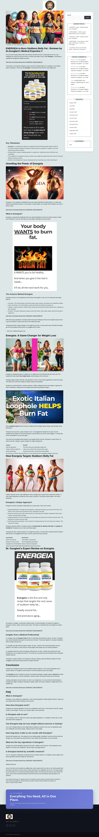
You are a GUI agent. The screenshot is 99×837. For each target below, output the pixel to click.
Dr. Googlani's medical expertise (37, 779)
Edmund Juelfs (74, 59)
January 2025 (73, 118)
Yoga (72, 80)
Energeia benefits (49, 779)
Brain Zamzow (74, 73)
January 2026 (73, 112)
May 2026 (72, 109)
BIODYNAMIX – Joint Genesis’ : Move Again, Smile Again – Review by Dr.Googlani (78, 43)
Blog (71, 144)
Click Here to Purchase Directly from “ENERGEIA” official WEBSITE (24, 62)
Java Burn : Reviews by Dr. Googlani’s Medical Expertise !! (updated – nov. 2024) (79, 61)
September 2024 (74, 130)
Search (69, 15)
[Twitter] (10, 825)
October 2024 (73, 127)
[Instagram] (14, 825)
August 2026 (73, 102)
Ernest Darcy (74, 87)
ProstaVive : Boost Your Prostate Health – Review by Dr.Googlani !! (77, 48)
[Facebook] (7, 825)
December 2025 (74, 115)
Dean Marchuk (74, 66)
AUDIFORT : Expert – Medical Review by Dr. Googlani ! (78, 28)
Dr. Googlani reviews (24, 779)
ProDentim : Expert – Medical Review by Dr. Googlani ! (78, 37)
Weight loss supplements (50, 780)
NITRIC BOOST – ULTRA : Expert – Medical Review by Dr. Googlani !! (78, 32)
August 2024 (73, 133)
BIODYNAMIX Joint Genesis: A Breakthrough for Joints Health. (80, 82)
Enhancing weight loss (14, 780)
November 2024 (74, 124)
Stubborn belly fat (39, 780)
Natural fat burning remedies (27, 780)
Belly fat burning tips (13, 779)
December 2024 (74, 121)
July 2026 (72, 106)
